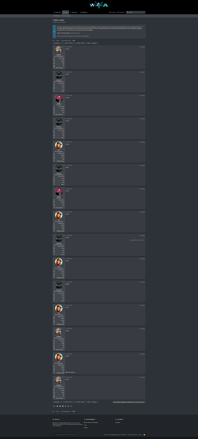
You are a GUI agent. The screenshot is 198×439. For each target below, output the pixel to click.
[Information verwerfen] (143, 27)
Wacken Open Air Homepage (91, 422)
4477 (70, 43)
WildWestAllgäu (60, 161)
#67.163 (143, 212)
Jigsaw (55, 22)
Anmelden (117, 422)
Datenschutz (124, 434)
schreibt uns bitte (75, 33)
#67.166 (143, 282)
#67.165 (143, 258)
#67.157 (143, 72)
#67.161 (143, 165)
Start (140, 434)
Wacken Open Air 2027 (61, 434)
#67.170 (143, 377)
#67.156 (143, 47)
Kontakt (86, 427)
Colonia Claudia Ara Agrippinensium (64, 67)
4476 (66, 43)
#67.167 (143, 305)
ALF (59, 150)
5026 (88, 43)
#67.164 (143, 235)
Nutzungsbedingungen (114, 434)
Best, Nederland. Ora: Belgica (63, 114)
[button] (78, 12)
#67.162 (143, 188)
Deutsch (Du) (73, 434)
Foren (85, 425)
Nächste (94, 43)
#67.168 (143, 328)
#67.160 (143, 142)
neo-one (58, 80)
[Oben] (142, 435)
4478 (74, 43)
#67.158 (143, 95)
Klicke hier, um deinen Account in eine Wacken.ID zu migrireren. (73, 36)
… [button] (63, 43)
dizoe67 (59, 54)
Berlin (62, 91)
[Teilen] (139, 47)
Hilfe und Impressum (133, 434)
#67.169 (143, 354)
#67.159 (143, 118)
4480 (82, 43)
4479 (78, 43)
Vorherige (56, 43)
